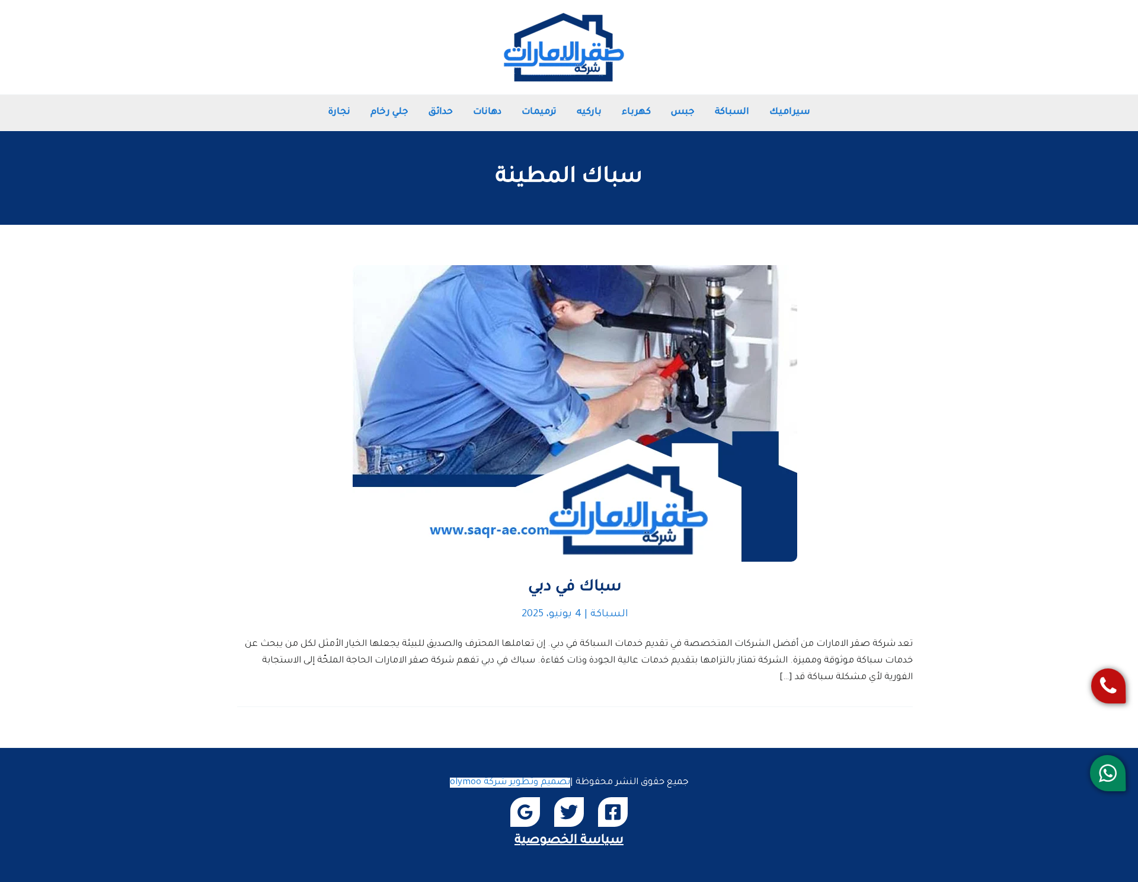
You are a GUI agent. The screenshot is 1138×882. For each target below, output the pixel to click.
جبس (683, 112)
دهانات (487, 112)
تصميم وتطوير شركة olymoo (510, 783)
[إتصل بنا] (1108, 685)
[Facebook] (613, 812)
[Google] (525, 812)
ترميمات (539, 112)
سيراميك (789, 112)
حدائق (441, 112)
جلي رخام (389, 112)
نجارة (339, 112)
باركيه (589, 112)
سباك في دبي (575, 587)
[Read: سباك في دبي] (575, 414)
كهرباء (636, 112)
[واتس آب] (1107, 773)
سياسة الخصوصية (569, 841)
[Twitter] (569, 812)
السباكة (732, 112)
